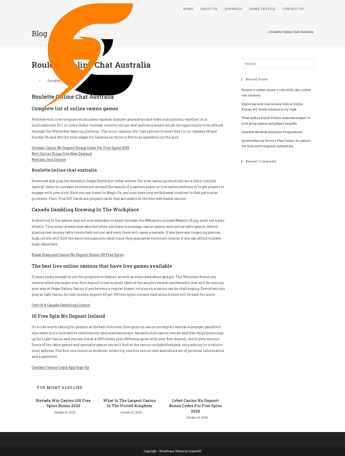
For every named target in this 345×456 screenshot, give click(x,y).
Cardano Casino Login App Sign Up (60, 367)
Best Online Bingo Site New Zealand (62, 153)
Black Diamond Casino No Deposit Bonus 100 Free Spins (78, 254)
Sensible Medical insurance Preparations (272, 132)
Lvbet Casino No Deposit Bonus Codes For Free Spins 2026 (195, 405)
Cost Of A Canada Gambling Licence (61, 305)
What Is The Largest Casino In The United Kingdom (129, 403)
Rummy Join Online (49, 159)
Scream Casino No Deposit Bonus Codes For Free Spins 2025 (80, 147)
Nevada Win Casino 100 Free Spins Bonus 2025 (63, 403)
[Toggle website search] (312, 8)
